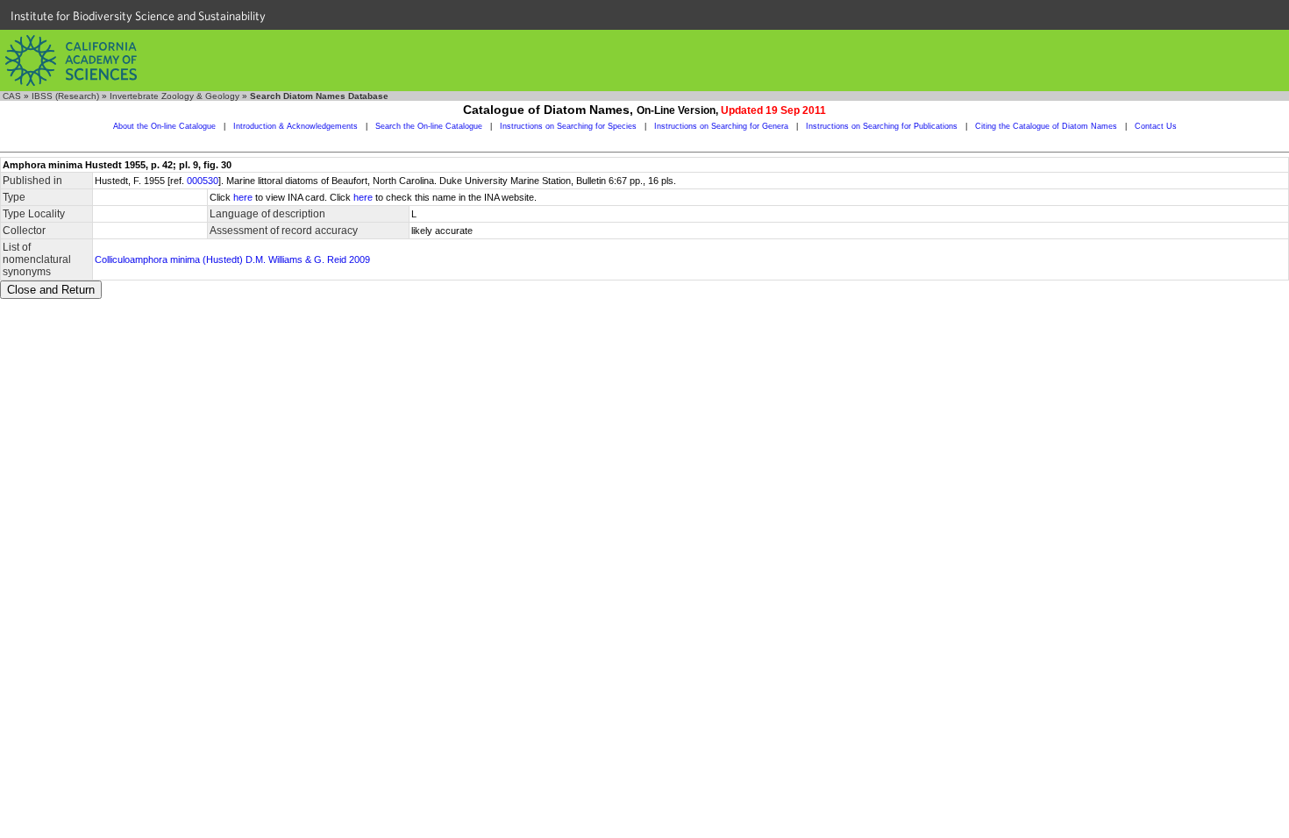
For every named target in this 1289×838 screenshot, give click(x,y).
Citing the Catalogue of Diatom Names (1046, 126)
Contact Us (1156, 126)
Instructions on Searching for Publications (882, 126)
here (243, 197)
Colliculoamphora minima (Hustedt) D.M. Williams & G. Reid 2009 (232, 259)
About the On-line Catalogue (164, 126)
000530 (202, 180)
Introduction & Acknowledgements (295, 126)
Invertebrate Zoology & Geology (174, 96)
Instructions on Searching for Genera (721, 126)
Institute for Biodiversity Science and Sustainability (138, 16)
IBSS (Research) (65, 96)
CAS (12, 96)
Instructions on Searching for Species (568, 126)
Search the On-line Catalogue (428, 126)
